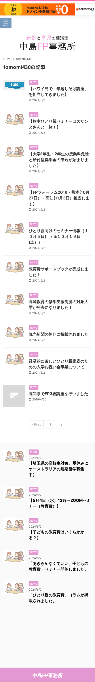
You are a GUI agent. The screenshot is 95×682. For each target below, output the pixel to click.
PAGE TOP (87, 657)
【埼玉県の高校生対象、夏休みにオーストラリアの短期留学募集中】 (58, 469)
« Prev (36, 424)
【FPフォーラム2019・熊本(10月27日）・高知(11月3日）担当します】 (59, 198)
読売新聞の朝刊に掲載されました (58, 334)
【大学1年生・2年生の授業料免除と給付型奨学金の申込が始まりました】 (59, 160)
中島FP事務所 (47, 675)
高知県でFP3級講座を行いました (58, 393)
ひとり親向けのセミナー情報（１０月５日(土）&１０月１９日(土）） (58, 236)
